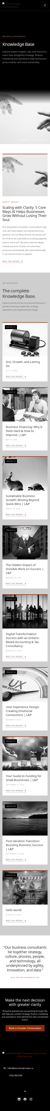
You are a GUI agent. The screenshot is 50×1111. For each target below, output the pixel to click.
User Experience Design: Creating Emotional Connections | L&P (23, 711)
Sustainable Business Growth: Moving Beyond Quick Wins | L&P (22, 500)
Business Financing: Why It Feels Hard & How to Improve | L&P (24, 431)
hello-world (13, 910)
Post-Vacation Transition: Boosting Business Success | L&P (24, 845)
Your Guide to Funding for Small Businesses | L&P (24, 778)
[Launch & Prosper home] (11, 5)
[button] (25, 1091)
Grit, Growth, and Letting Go (23, 364)
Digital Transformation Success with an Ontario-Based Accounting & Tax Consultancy (23, 640)
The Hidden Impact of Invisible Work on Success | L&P (25, 569)
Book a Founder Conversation (25, 1028)
